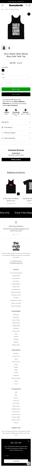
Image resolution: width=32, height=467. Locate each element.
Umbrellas (16, 339)
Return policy (16, 406)
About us (16, 397)
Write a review (16, 159)
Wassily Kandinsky (16, 306)
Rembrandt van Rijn (16, 300)
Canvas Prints (16, 356)
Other (16, 383)
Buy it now (16, 94)
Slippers (16, 336)
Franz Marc (16, 281)
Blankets (16, 353)
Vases (16, 381)
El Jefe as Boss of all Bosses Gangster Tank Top (10, 198)
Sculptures (16, 375)
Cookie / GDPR (16, 417)
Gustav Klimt (16, 286)
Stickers (16, 372)
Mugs (16, 364)
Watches (16, 342)
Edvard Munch (16, 278)
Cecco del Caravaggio (16, 273)
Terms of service (16, 414)
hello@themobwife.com (16, 263)
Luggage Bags (16, 325)
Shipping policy (16, 409)
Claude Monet (16, 275)
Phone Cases (16, 331)
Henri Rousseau (16, 289)
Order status (16, 403)
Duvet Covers (16, 361)
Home (2, 9)
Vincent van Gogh (16, 303)
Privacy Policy (16, 411)
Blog (16, 395)
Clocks (16, 359)
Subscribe (16, 461)
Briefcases (16, 317)
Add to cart (16, 89)
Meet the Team (16, 420)
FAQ (16, 392)
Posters (16, 367)
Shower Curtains (16, 378)
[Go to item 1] (4, 47)
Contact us (16, 400)
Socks (16, 334)
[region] (16, 226)
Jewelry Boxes (16, 322)
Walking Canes (16, 345)
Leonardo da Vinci (16, 295)
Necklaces (16, 328)
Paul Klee (16, 297)
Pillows (16, 370)
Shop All (6, 9)
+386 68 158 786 (17, 261)
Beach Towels (16, 320)
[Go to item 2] (9, 47)
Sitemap (16, 422)
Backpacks (16, 314)
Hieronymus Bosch (16, 292)
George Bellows (16, 284)
